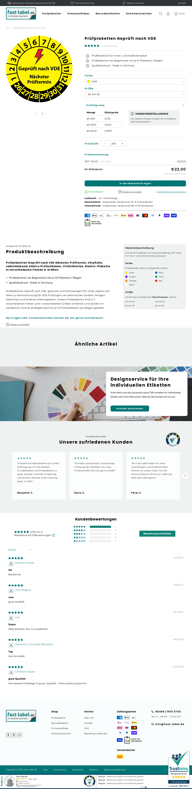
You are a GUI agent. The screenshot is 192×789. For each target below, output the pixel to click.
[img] (15, 558)
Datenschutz (60, 769)
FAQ (86, 728)
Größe (89, 88)
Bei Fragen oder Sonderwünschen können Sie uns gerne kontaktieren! (54, 318)
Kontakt (182, 3)
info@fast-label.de (169, 724)
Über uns (89, 717)
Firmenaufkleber (60, 728)
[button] (51, 13)
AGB (45, 769)
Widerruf (93, 769)
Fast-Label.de (30, 769)
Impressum (77, 769)
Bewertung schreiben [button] (157, 533)
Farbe (89, 75)
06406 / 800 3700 (168, 711)
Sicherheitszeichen (61, 733)
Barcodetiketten (59, 723)
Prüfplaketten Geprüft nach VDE (29, 28)
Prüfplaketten (58, 717)
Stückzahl (91, 143)
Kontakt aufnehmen (130, 408)
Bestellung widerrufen (96, 733)
